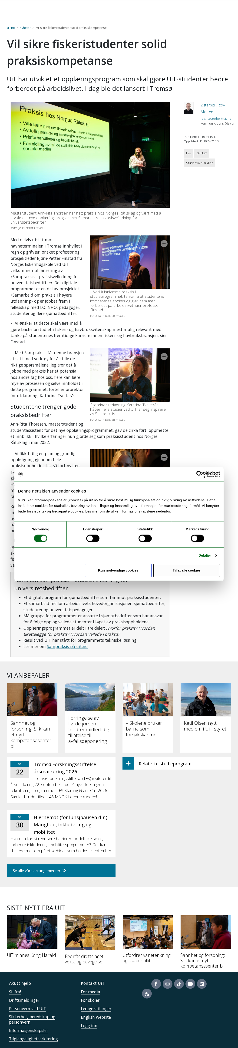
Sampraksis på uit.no (67, 646)
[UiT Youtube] (190, 984)
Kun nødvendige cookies (118, 570)
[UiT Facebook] (156, 984)
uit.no (11, 28)
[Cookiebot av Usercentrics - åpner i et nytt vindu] (199, 474)
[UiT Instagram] (167, 984)
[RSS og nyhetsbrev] (147, 993)
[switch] (92, 538)
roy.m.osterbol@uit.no (216, 118)
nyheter (25, 28)
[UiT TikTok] (179, 984)
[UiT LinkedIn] (202, 984)
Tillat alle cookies (187, 570)
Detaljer (204, 556)
